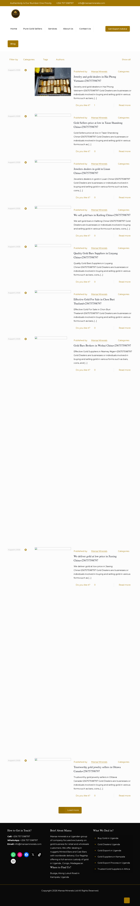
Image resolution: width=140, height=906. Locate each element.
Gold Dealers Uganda (109, 844)
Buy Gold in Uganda (108, 838)
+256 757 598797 (65, 3)
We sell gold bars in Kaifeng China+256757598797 (102, 215)
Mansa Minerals (99, 71)
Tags (45, 59)
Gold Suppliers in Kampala (111, 856)
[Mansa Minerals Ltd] (15, 13)
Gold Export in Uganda (109, 850)
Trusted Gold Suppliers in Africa (114, 869)
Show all (126, 59)
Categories (28, 59)
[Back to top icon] (127, 900)
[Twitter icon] (124, 3)
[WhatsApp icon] (117, 3)
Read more (125, 105)
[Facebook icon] (121, 3)
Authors (60, 59)
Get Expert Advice (117, 29)
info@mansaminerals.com (91, 3)
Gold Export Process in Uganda (114, 863)
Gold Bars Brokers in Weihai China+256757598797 (102, 345)
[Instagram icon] (128, 3)
